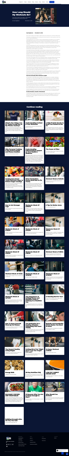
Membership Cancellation (33, 444)
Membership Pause (32, 442)
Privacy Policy (44, 438)
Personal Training (20, 442)
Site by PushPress (22, 451)
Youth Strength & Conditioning (20, 439)
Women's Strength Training (22, 444)
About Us (31, 438)
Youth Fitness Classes (21, 445)
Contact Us (31, 440)
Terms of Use (44, 440)
